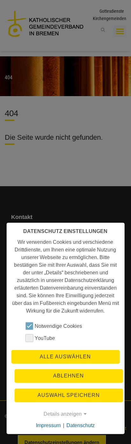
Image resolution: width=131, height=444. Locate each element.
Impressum (48, 425)
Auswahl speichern (69, 395)
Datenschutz (80, 425)
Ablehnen (68, 375)
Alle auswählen (65, 356)
